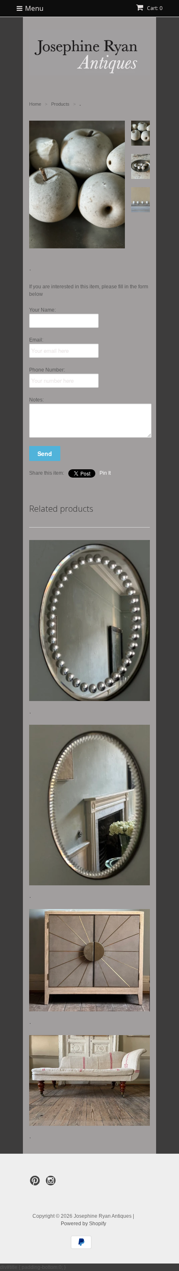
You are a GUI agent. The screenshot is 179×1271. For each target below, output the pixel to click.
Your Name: (42, 310)
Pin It (105, 473)
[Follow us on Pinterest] (36, 1183)
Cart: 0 (154, 8)
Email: (36, 340)
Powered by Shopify (83, 1223)
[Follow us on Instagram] (52, 1183)
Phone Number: (47, 370)
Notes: (36, 400)
